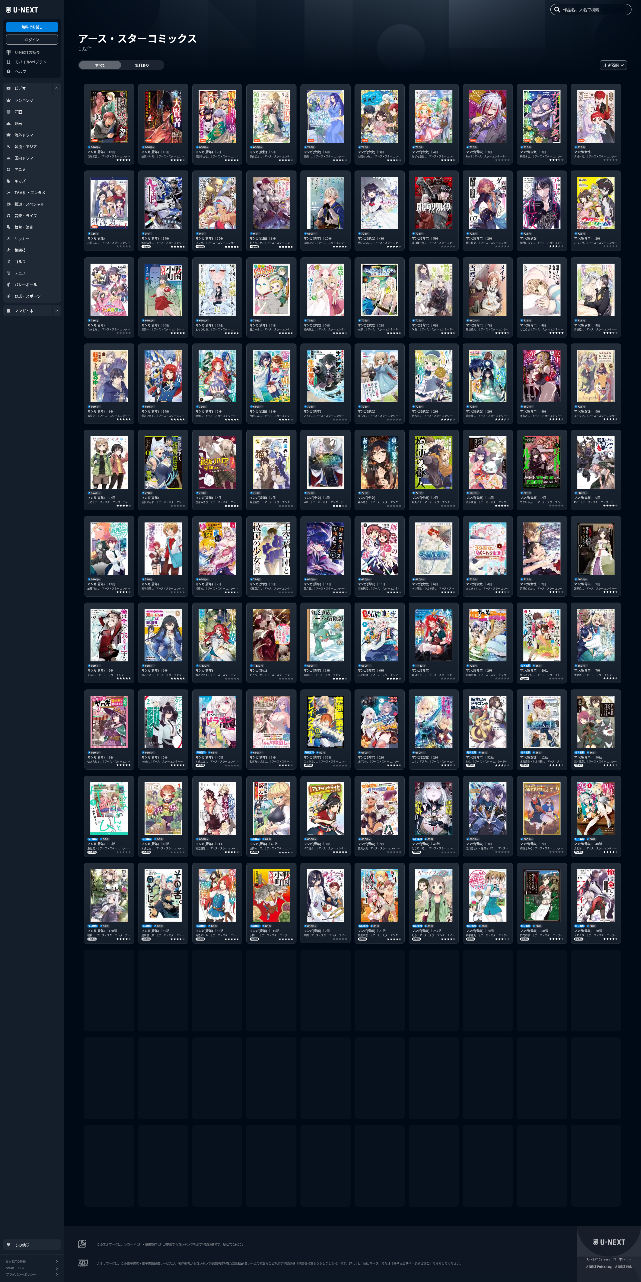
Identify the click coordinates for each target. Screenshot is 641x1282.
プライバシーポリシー (21, 1274)
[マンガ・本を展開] (57, 310)
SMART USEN (15, 1268)
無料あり (142, 65)
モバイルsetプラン (31, 61)
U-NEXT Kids (623, 1266)
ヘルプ (20, 71)
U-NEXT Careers (598, 1259)
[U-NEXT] (22, 10)
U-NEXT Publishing (599, 1266)
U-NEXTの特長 (27, 52)
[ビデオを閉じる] (57, 88)
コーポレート (622, 1259)
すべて (100, 65)
